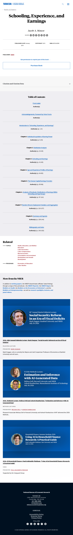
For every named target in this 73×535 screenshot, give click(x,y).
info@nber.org (36, 503)
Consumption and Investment (27, 255)
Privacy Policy (36, 518)
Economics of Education (25, 263)
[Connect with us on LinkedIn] (31, 524)
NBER (12, 54)
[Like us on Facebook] (42, 524)
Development (22, 259)
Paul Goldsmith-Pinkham (19, 470)
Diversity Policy (36, 516)
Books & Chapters (10, 9)
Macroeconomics (23, 253)
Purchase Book (36, 65)
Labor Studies (22, 265)
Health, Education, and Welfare (27, 245)
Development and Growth (25, 257)
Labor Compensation (24, 251)
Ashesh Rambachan (29, 409)
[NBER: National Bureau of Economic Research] (15, 4)
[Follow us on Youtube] (45, 524)
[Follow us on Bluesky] (35, 524)
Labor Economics (23, 249)
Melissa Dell (16, 409)
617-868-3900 (36, 501)
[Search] (63, 4)
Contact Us (37, 495)
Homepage (36, 510)
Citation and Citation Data (13, 84)
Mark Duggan (15, 349)
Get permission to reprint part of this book (35, 59)
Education (21, 247)
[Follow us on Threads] (38, 524)
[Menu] (68, 4)
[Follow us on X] (28, 524)
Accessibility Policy (36, 514)
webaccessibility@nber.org (36, 504)
